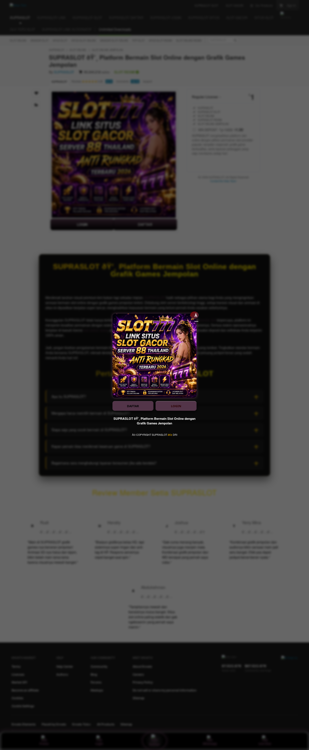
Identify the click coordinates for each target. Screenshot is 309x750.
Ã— (196, 316)
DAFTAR (133, 406)
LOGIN (176, 406)
